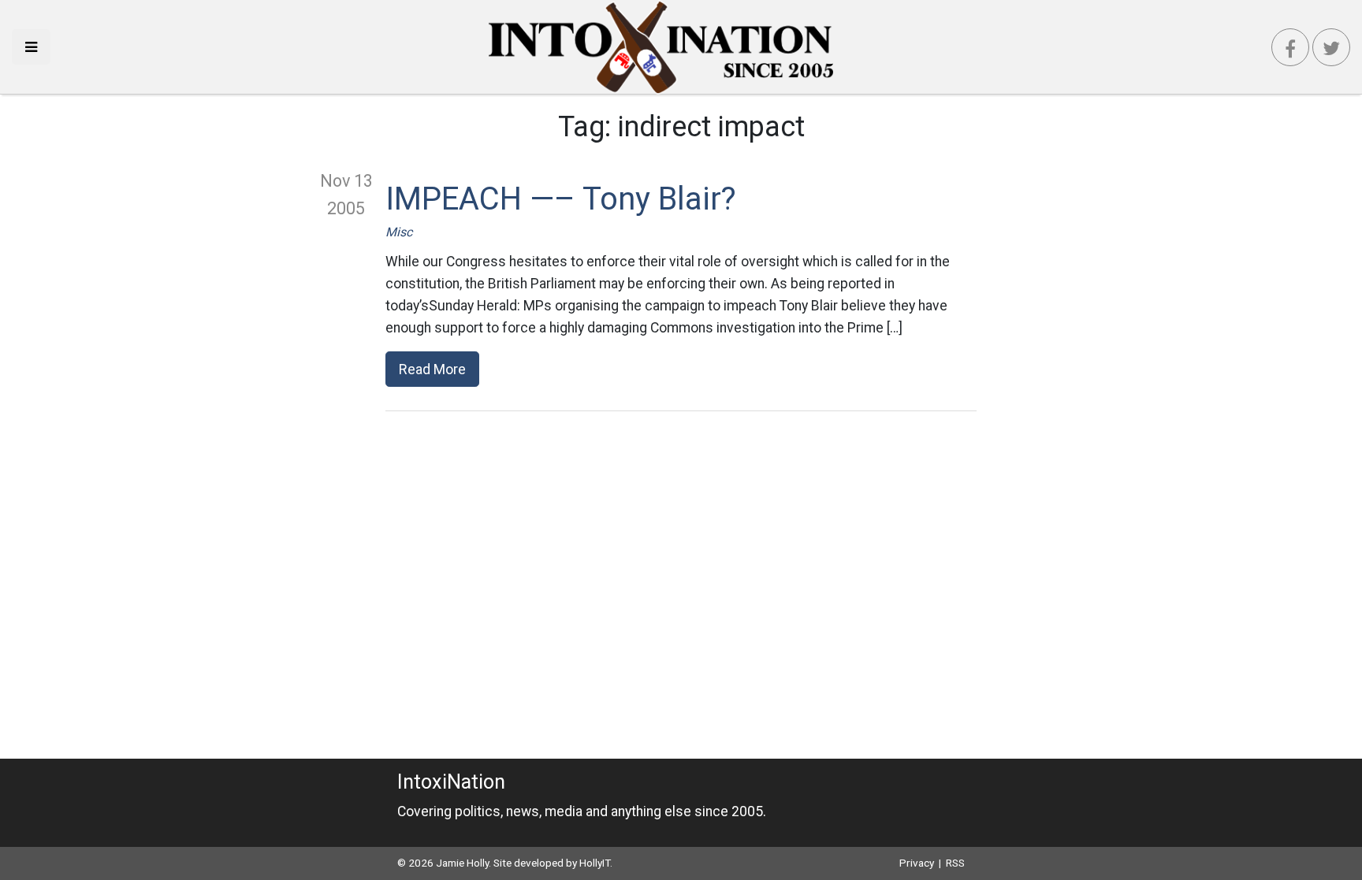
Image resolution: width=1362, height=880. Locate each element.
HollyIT (594, 862)
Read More (432, 369)
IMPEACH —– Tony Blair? (560, 198)
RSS (955, 862)
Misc (398, 232)
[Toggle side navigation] (31, 47)
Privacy (916, 862)
